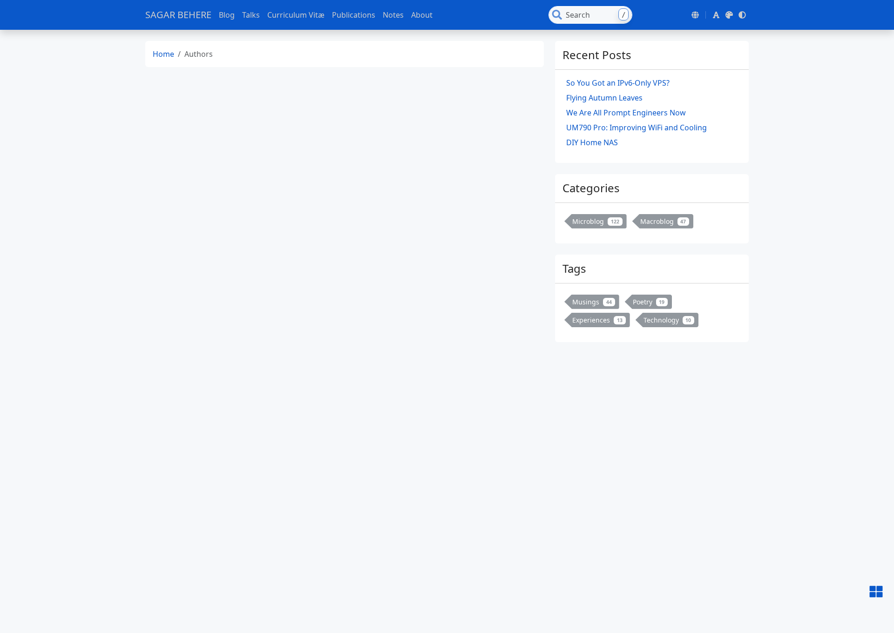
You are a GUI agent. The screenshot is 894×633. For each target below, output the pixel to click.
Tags (574, 268)
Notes (393, 15)
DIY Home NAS (592, 142)
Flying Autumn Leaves (604, 98)
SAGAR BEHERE (178, 14)
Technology (667, 320)
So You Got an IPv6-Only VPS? (618, 83)
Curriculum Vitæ (296, 15)
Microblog (595, 221)
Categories (591, 187)
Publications (353, 15)
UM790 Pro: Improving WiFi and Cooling (636, 127)
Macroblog (663, 221)
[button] (695, 15)
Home (163, 54)
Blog (227, 15)
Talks (251, 15)
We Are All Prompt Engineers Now (626, 113)
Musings (592, 301)
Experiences (597, 320)
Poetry (649, 301)
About (422, 15)
